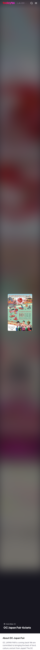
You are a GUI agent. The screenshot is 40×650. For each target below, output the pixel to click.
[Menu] (35, 3)
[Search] (30, 3)
